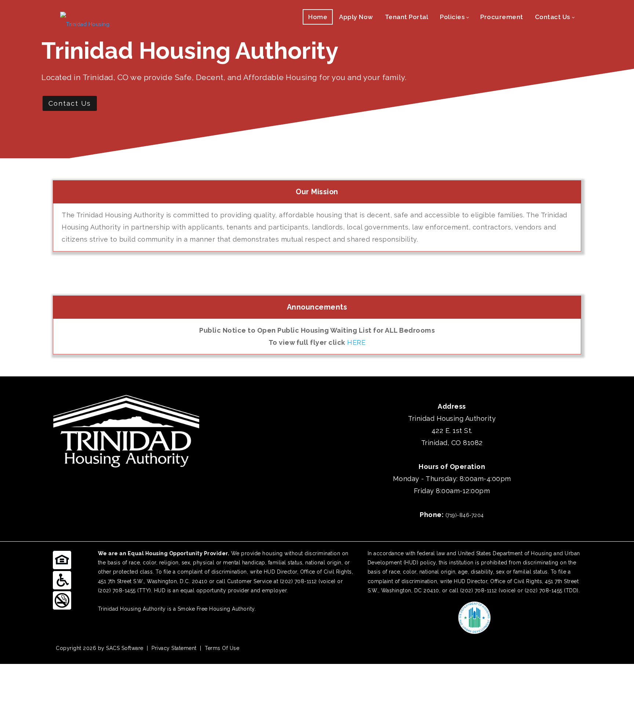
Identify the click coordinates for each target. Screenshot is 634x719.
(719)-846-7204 (464, 515)
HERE (356, 342)
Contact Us (69, 103)
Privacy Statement (174, 648)
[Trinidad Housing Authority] (89, 22)
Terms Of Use (222, 648)
